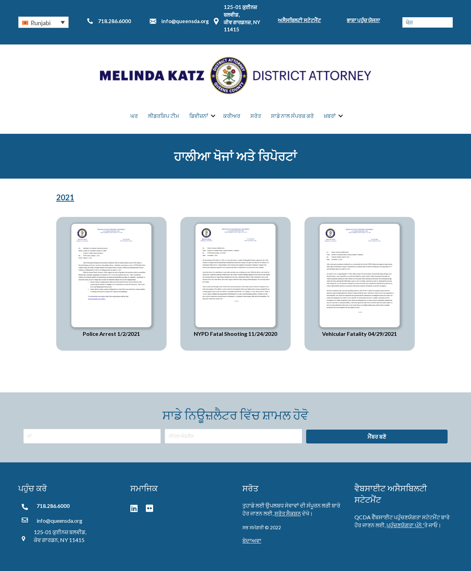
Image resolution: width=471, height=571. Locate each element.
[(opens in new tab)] (111, 275)
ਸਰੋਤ (255, 115)
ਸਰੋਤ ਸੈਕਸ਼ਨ (287, 513)
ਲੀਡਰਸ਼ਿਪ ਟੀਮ (163, 115)
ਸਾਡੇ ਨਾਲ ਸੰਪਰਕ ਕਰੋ (292, 115)
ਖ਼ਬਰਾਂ (330, 115)
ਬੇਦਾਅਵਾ (251, 540)
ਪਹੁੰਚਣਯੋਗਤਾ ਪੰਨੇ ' (405, 525)
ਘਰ (134, 115)
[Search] (447, 22)
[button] (43, 22)
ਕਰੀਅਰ (231, 115)
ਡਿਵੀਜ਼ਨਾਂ (198, 115)
